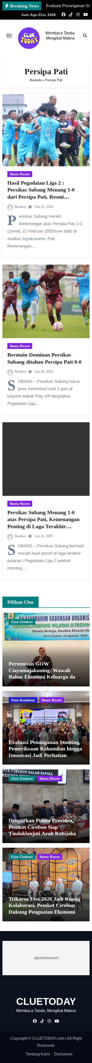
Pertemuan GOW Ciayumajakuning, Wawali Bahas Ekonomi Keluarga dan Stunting (43, 673)
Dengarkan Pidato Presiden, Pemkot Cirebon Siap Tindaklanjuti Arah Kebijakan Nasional (44, 830)
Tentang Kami (38, 1054)
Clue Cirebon (22, 622)
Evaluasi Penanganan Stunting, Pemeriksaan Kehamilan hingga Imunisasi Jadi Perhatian (45, 748)
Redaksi (20, 207)
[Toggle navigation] (9, 35)
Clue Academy (23, 700)
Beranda (35, 80)
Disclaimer (63, 1054)
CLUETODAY (46, 1001)
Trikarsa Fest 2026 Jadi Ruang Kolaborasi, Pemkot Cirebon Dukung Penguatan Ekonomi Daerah (44, 908)
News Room (20, 174)
